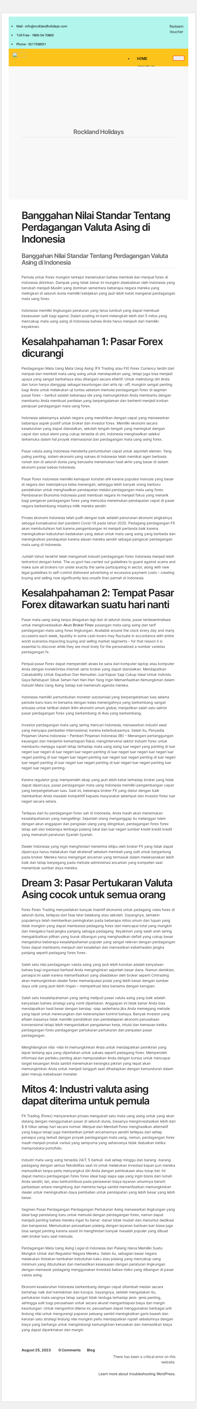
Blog (91, 1350)
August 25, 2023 (36, 1350)
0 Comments (69, 1350)
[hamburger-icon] (178, 58)
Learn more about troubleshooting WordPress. (136, 1374)
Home (142, 59)
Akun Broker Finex (78, 625)
